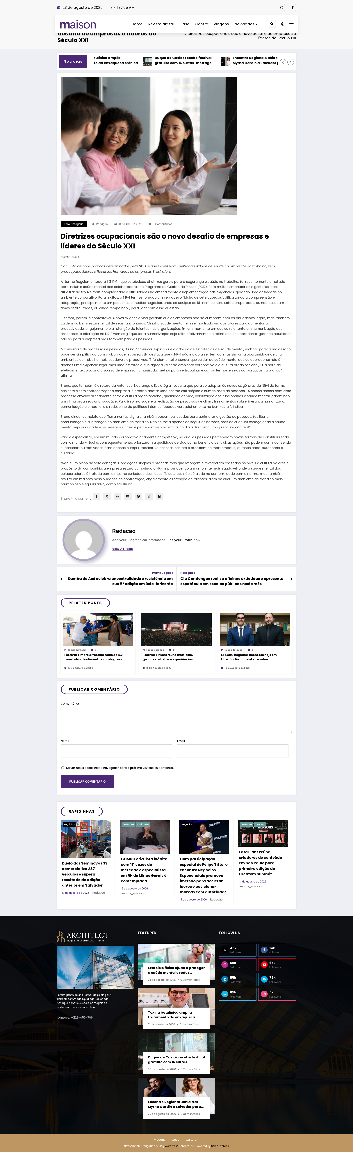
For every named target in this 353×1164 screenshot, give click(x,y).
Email (181, 741)
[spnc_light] (282, 24)
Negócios (127, 824)
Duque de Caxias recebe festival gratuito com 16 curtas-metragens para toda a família (143, 60)
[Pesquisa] (272, 24)
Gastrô (201, 24)
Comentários (70, 703)
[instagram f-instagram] (281, 7)
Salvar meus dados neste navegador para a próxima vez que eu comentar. (120, 768)
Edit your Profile (180, 540)
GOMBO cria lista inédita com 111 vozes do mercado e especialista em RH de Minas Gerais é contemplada (85, 870)
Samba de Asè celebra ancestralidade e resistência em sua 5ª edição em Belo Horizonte (120, 581)
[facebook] (96, 496)
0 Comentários (162, 224)
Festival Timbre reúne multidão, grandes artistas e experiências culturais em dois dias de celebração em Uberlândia (172, 657)
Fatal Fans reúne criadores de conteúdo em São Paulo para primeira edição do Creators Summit (201, 863)
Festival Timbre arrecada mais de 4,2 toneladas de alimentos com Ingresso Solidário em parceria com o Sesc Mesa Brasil (94, 657)
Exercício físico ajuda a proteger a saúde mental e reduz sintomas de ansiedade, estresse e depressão (176, 971)
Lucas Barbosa (77, 650)
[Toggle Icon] (291, 24)
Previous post (162, 573)
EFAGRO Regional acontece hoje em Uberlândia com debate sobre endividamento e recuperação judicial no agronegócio (251, 657)
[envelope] (128, 496)
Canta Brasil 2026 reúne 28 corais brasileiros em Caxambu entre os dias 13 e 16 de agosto (261, 867)
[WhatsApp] (149, 496)
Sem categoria (73, 224)
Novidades (244, 24)
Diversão (201, 824)
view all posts (122, 549)
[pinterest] (138, 496)
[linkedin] (117, 496)
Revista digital (161, 24)
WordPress (171, 1146)
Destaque (69, 824)
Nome (65, 741)
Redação (102, 224)
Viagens (221, 24)
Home (137, 24)
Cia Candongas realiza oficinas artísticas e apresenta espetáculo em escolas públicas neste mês (232, 581)
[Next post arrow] (291, 579)
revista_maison (73, 893)
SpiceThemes (220, 1146)
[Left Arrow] (283, 62)
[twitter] (107, 496)
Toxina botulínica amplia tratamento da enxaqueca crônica (171, 1015)
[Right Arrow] (291, 62)
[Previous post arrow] (62, 579)
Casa (185, 24)
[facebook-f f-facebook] (292, 7)
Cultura (245, 824)
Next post (187, 573)
